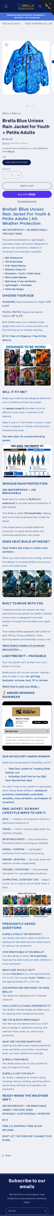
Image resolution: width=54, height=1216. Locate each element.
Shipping (5, 143)
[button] (6, 6)
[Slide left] (21, 106)
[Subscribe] (45, 1211)
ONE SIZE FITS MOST (17, 162)
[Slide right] (33, 106)
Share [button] (8, 1155)
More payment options (27, 201)
